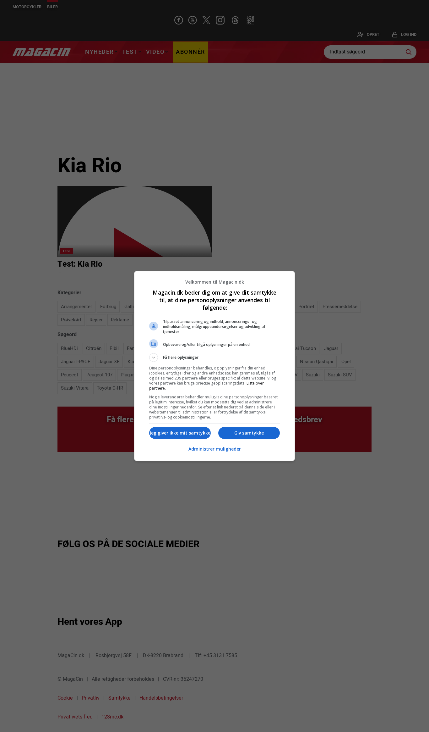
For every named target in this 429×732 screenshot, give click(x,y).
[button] (214, 357)
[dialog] (214, 366)
